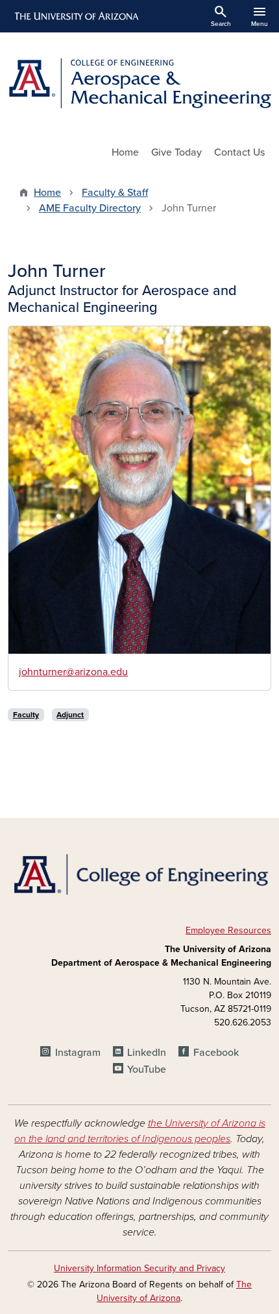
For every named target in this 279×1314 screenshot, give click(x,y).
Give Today (176, 152)
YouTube (146, 1069)
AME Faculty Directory (90, 208)
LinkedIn (146, 1052)
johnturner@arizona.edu (73, 671)
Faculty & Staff (115, 192)
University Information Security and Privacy (139, 1268)
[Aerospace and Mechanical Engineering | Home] (139, 83)
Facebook (215, 1052)
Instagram (77, 1052)
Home (125, 152)
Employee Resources (228, 930)
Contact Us (239, 152)
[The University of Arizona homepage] (75, 16)
